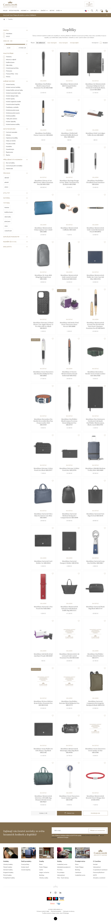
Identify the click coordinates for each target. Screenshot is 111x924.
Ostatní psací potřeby (12, 68)
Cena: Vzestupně (52, 43)
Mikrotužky (9, 65)
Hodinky (24, 10)
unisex (6, 187)
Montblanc (9, 33)
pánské (7, 182)
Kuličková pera (10, 62)
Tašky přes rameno (11, 119)
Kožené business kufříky (13, 124)
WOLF (8, 36)
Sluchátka (9, 146)
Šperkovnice (9, 152)
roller (6, 226)
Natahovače (9, 168)
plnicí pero (7, 221)
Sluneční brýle (10, 149)
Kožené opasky (10, 99)
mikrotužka (8, 217)
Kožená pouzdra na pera (13, 113)
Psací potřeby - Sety (12, 74)
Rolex (5, 10)
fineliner (7, 207)
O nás (58, 10)
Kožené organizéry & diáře (13, 101)
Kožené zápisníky (11, 121)
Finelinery (9, 57)
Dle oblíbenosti (40, 43)
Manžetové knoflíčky (12, 138)
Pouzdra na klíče (10, 143)
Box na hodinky (10, 163)
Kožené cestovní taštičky (13, 87)
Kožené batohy (10, 84)
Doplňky (34, 10)
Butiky (52, 10)
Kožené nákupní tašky (12, 96)
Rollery (8, 76)
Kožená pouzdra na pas (12, 110)
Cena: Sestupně (63, 43)
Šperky (8, 155)
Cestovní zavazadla (11, 132)
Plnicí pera (9, 71)
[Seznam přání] (52, 51)
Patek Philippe (14, 10)
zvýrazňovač (8, 231)
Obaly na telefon (11, 141)
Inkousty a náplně (11, 59)
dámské (7, 178)
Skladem (105, 43)
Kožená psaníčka (10, 116)
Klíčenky (8, 135)
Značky (43, 10)
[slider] (4, 44)
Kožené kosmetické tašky (13, 93)
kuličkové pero (9, 212)
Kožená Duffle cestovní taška (14, 90)
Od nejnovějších (74, 43)
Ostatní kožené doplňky (13, 104)
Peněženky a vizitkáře (12, 107)
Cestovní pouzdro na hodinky (14, 166)
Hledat (92, 10)
